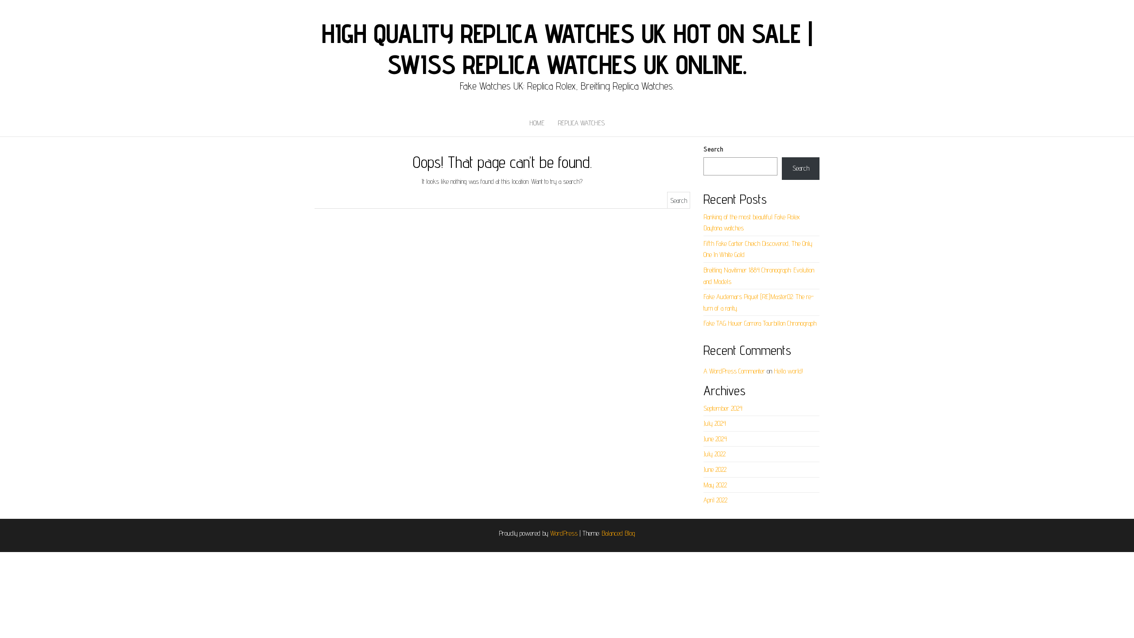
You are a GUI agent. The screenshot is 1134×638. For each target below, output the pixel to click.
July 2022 (714, 454)
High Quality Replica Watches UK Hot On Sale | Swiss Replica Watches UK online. (567, 48)
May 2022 (715, 485)
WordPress (564, 533)
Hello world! (788, 371)
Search (713, 149)
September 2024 (722, 408)
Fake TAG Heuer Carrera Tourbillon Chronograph (759, 323)
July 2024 (714, 423)
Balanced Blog (618, 533)
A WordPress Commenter (734, 371)
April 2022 (715, 500)
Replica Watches (581, 123)
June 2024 (715, 439)
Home (536, 123)
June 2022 (714, 469)
